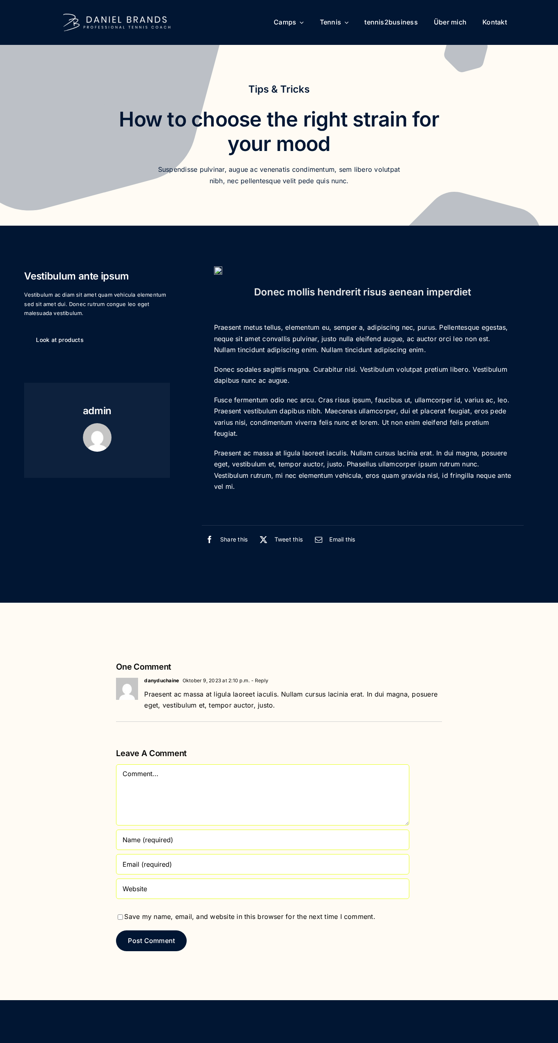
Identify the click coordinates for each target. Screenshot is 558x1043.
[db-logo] (117, 14)
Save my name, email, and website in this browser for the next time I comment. (249, 916)
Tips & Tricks (279, 89)
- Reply (259, 680)
